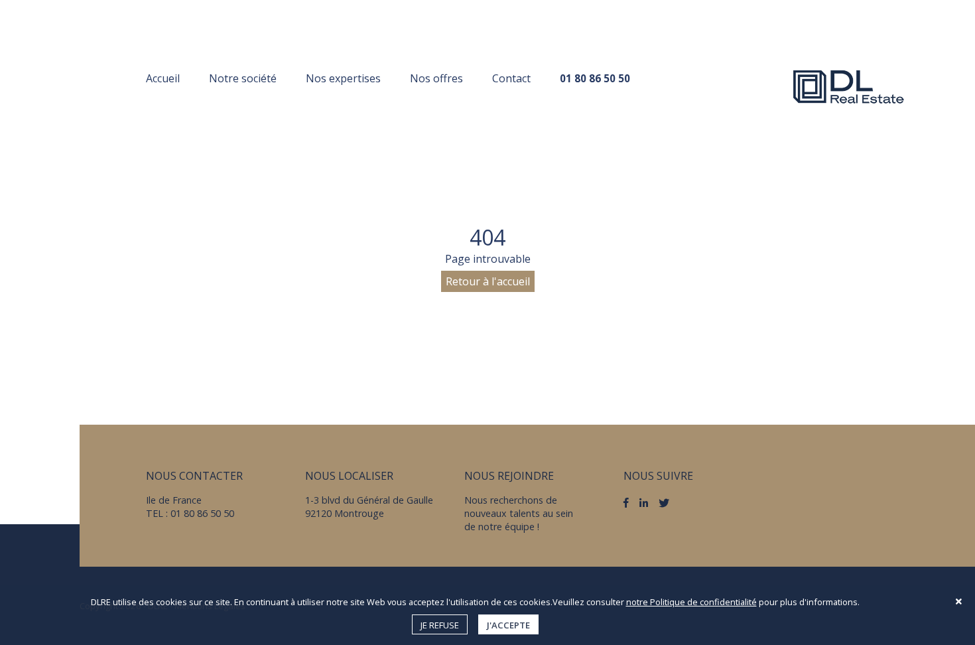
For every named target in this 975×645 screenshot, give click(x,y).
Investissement (347, 104)
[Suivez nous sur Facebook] (626, 503)
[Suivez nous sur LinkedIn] (643, 503)
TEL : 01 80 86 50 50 (190, 513)
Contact (511, 78)
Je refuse (440, 625)
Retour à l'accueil (488, 281)
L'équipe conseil (251, 104)
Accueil (163, 78)
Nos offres (436, 78)
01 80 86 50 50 (595, 78)
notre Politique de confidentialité (691, 602)
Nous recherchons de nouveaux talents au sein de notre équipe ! (518, 513)
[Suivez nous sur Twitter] (664, 503)
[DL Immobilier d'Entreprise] (849, 86)
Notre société (243, 78)
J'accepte (508, 625)
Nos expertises (343, 78)
